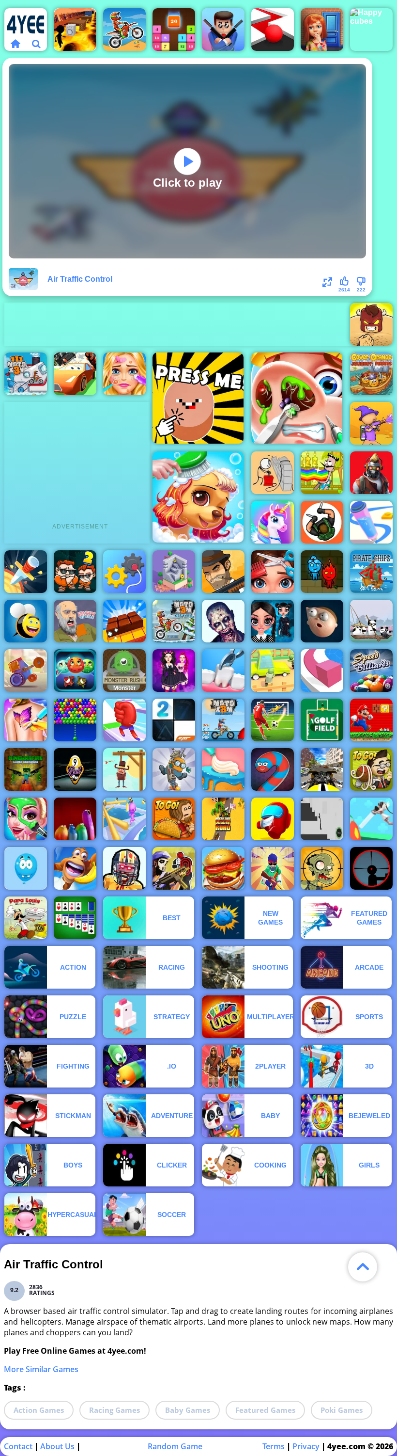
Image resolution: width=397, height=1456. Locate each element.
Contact (18, 1446)
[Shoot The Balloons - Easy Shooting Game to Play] (25, 868)
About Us (57, 1446)
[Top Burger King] (223, 868)
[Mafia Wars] (223, 571)
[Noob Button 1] (198, 398)
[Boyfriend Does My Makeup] (25, 819)
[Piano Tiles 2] (174, 720)
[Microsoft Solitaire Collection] (75, 917)
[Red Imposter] (272, 819)
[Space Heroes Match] (75, 670)
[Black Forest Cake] (223, 769)
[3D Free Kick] (272, 720)
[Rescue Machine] (124, 571)
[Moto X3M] (124, 29)
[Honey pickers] (25, 621)
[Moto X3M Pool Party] (223, 720)
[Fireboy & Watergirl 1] (322, 571)
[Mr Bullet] (223, 29)
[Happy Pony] (272, 522)
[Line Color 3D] (322, 670)
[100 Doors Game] (322, 29)
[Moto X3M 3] (25, 373)
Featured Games (265, 1410)
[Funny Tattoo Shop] (25, 720)
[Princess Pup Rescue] (198, 497)
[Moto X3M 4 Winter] (174, 621)
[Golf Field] (322, 720)
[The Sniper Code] (371, 868)
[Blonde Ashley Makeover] (124, 373)
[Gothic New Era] (272, 621)
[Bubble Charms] (75, 720)
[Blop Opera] (75, 819)
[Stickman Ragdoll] (322, 819)
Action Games (39, 1410)
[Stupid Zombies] (322, 868)
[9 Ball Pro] (75, 769)
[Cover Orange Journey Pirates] (371, 373)
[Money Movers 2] (75, 571)
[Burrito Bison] (371, 324)
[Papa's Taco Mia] (174, 819)
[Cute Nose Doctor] (296, 398)
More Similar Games (41, 1369)
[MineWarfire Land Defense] (25, 769)
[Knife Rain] (25, 571)
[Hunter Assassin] (322, 522)
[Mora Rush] (124, 720)
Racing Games (114, 1410)
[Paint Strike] (371, 423)
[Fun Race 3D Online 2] (124, 819)
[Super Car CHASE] (75, 373)
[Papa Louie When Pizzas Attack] (25, 917)
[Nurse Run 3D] (371, 819)
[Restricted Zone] (371, 472)
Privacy (306, 1446)
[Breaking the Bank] (272, 472)
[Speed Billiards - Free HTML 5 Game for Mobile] (371, 670)
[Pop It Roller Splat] (272, 29)
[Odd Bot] (174, 571)
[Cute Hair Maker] (272, 571)
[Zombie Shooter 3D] (223, 621)
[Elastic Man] (322, 621)
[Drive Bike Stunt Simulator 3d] (322, 769)
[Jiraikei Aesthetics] (174, 670)
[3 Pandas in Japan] (371, 621)
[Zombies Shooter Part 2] (124, 868)
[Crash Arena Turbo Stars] (25, 670)
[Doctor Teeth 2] (223, 670)
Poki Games (342, 1410)
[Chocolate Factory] (124, 621)
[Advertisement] (180, 324)
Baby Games (187, 1410)
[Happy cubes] (371, 29)
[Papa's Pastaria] (371, 769)
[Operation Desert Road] (223, 819)
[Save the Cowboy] (124, 769)
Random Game (175, 1446)
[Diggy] (174, 769)
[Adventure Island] (75, 868)
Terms (273, 1446)
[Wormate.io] (272, 769)
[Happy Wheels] (75, 621)
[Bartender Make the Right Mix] (322, 472)
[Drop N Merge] (174, 29)
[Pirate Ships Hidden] (371, 571)
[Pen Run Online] (371, 522)
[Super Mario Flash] (371, 720)
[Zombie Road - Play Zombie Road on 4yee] (272, 670)
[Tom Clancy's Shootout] (174, 868)
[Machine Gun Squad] (272, 868)
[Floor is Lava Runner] (75, 29)
